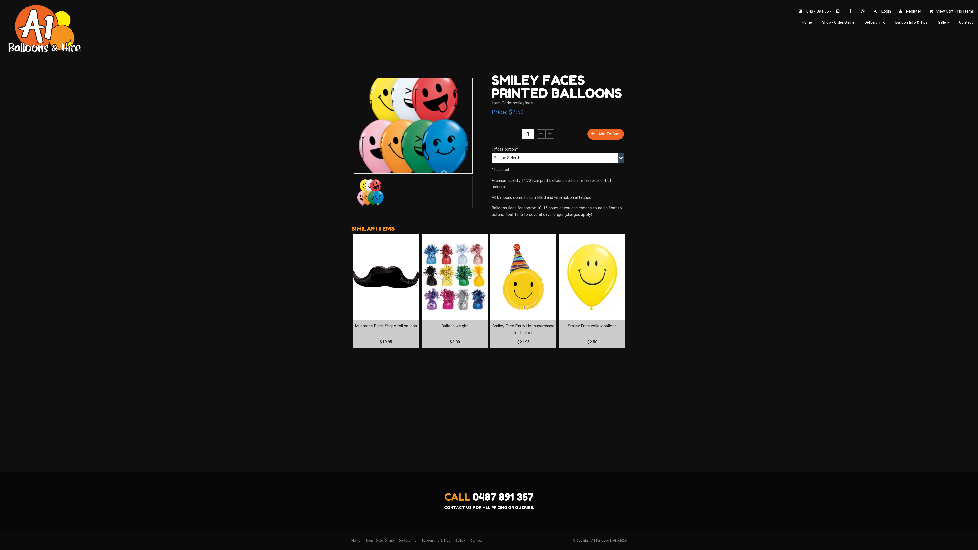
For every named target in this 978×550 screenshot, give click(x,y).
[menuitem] (356, 540)
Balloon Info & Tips (911, 22)
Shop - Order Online (838, 22)
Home (807, 22)
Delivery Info (875, 22)
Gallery (943, 22)
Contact (966, 22)
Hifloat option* (505, 149)
